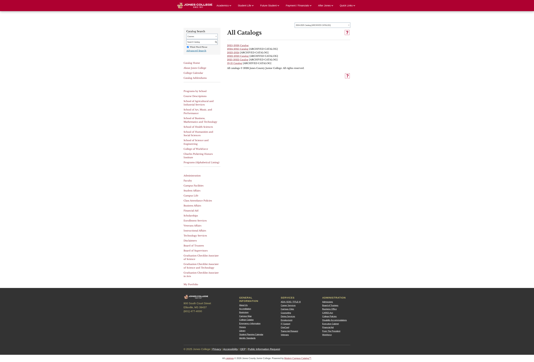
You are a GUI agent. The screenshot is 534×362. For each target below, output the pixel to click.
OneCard (285, 327)
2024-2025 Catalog (238, 49)
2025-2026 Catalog (238, 45)
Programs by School (195, 91)
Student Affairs (192, 190)
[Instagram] (202, 317)
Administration (192, 175)
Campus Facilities (193, 185)
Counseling (286, 313)
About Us (243, 305)
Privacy (216, 349)
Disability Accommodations (334, 320)
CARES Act (327, 313)
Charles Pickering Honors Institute (198, 156)
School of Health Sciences (198, 126)
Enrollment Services (195, 220)
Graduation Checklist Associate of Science (201, 257)
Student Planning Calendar (251, 334)
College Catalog (246, 320)
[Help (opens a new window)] (347, 32)
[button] (224, 5)
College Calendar (193, 73)
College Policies (329, 316)
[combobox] (322, 25)
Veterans (285, 335)
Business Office (329, 309)
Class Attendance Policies (198, 200)
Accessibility (230, 349)
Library (242, 330)
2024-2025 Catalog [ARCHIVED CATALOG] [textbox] (313, 25)
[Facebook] (187, 317)
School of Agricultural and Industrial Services (199, 103)
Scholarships (191, 215)
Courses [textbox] (190, 36)
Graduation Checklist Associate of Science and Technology (201, 266)
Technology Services (195, 235)
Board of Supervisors (196, 250)
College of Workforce (196, 149)
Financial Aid (191, 210)
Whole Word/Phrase (198, 47)
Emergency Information (249, 323)
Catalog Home (192, 63)
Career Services (288, 305)
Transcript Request (289, 331)
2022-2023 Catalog (238, 56)
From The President (331, 331)
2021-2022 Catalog (237, 59)
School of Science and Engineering (196, 142)
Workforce (327, 335)
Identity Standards (247, 338)
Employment (286, 320)
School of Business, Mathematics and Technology (200, 120)
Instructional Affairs (195, 230)
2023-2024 (233, 52)
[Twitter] (194, 317)
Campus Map (245, 316)
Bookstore (244, 312)
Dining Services (288, 316)
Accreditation (245, 309)
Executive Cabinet (330, 324)
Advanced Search (196, 50)
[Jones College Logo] (194, 5)
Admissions (327, 302)
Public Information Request (264, 349)
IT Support (285, 324)
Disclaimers (190, 240)
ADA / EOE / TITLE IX (291, 302)
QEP (243, 349)
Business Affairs (192, 205)
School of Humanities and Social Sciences (198, 133)
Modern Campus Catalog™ (297, 358)
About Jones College (195, 68)
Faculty (188, 180)
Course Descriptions (195, 96)
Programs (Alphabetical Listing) (201, 162)
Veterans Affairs (192, 225)
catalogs (229, 358)
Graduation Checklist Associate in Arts (201, 274)
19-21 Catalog (234, 63)
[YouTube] (209, 317)
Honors (242, 327)
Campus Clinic (287, 309)
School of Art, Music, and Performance (198, 111)
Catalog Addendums (195, 78)
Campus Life (191, 195)
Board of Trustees (194, 245)
